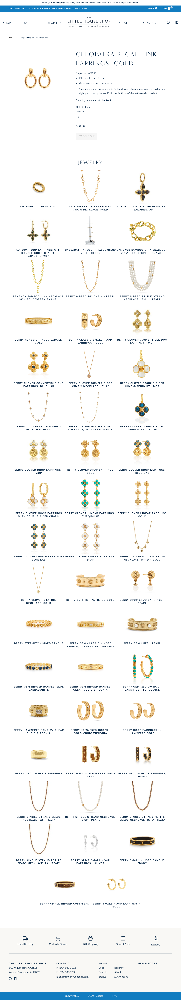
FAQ (114, 995)
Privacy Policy (71, 995)
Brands (28, 22)
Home (11, 37)
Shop (7, 22)
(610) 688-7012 (67, 972)
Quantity (80, 111)
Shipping (80, 100)
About (123, 22)
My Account (121, 976)
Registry (55, 22)
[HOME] (89, 26)
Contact (150, 22)
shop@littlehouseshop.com (74, 976)
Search (102, 972)
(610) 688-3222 (16, 8)
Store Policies (95, 995)
